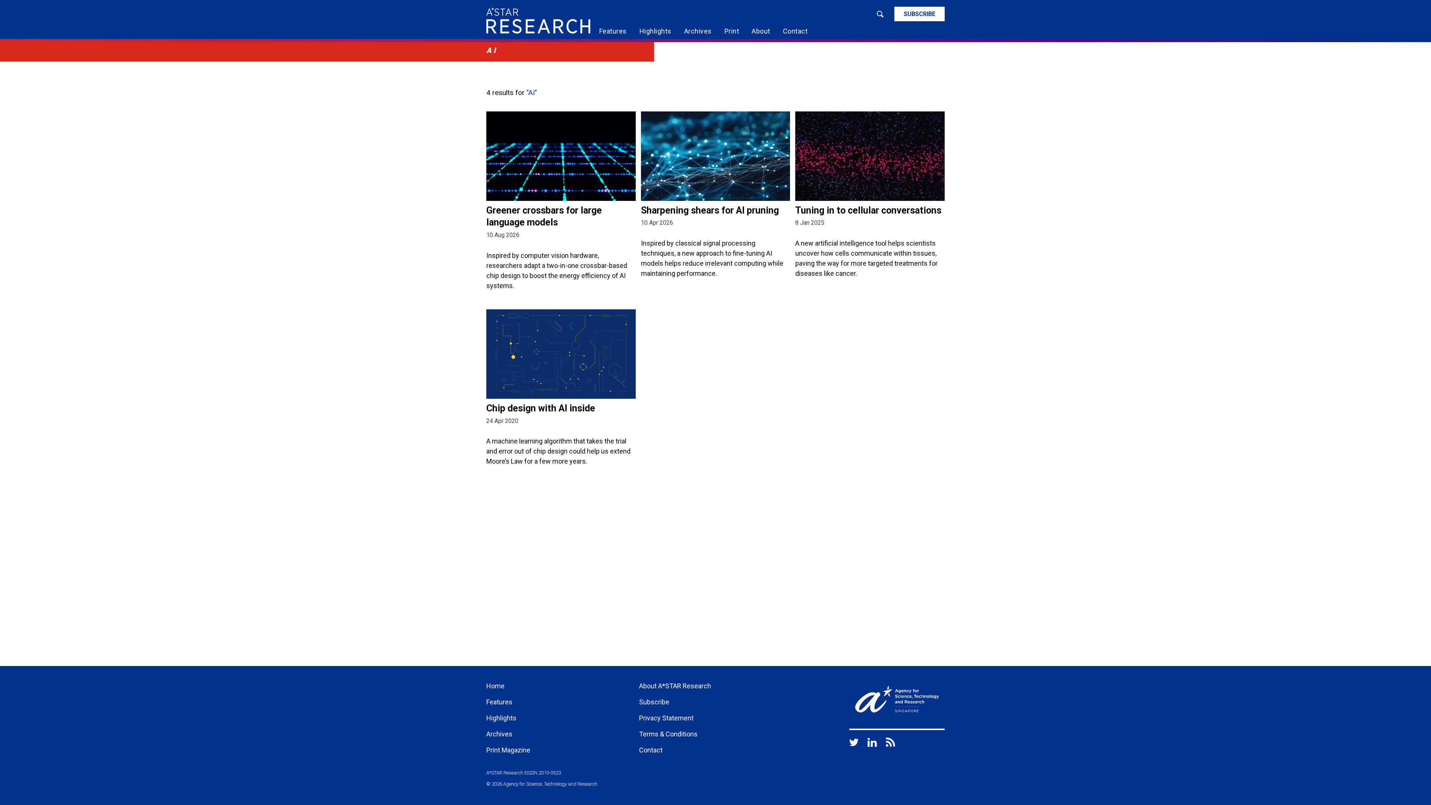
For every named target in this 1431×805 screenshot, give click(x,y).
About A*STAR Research (675, 686)
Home (495, 686)
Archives (698, 31)
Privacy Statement (666, 718)
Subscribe (919, 14)
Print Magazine (508, 750)
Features (613, 31)
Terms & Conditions (668, 734)
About (761, 31)
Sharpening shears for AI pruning (710, 210)
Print (731, 31)
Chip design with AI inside (540, 408)
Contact (795, 31)
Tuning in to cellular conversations (868, 210)
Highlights (655, 31)
